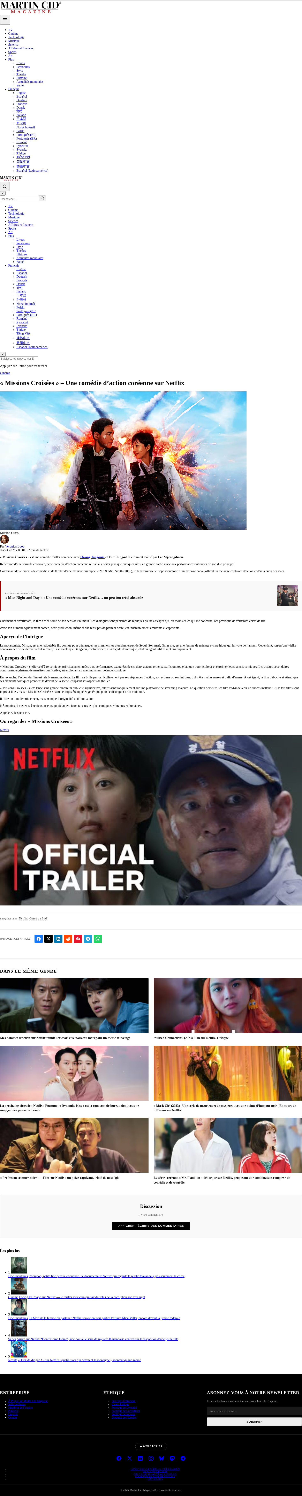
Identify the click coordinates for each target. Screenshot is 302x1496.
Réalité (12, 1360)
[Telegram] (183, 1459)
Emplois (13, 1414)
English (21, 92)
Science (13, 44)
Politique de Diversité (124, 1407)
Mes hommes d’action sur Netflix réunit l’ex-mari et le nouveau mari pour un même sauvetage (65, 1038)
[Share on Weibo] (78, 939)
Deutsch (21, 100)
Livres (20, 63)
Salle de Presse (16, 1404)
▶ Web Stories (151, 1446)
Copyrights (155, 1479)
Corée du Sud (38, 918)
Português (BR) (26, 138)
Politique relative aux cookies (155, 1474)
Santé (20, 85)
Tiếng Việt (23, 157)
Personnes (23, 67)
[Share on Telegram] (88, 939)
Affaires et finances (20, 48)
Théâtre (21, 74)
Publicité (13, 1410)
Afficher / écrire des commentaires (151, 1225)
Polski (20, 131)
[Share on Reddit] (68, 939)
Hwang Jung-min (92, 557)
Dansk (20, 107)
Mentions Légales (155, 1471)
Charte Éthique (120, 1404)
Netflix (4, 730)
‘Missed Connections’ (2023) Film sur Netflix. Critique (191, 1038)
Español (21, 96)
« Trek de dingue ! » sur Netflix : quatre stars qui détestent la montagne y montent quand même (79, 1360)
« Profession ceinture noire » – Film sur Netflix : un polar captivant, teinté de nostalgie (59, 1177)
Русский (22, 146)
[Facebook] (118, 1459)
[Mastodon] (172, 1459)
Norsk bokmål (25, 127)
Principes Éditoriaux (123, 1401)
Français (13, 89)
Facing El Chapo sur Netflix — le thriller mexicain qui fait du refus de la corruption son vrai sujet (82, 1297)
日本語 (21, 119)
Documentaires (18, 1276)
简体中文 (23, 161)
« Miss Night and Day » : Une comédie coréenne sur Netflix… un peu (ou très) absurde (74, 597)
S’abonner (254, 1421)
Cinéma (13, 33)
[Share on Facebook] (39, 939)
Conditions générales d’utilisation (155, 1469)
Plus (11, 59)
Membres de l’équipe (20, 1407)
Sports (12, 52)
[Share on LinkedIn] (58, 939)
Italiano (21, 115)
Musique (14, 41)
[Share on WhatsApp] (98, 939)
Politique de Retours (123, 1414)
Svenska (21, 149)
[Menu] (5, 20)
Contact (12, 1417)
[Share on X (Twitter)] (48, 939)
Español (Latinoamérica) (32, 170)
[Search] (4, 186)
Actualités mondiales (29, 81)
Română (21, 142)
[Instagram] (151, 1459)
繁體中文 (23, 166)
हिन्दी (19, 111)
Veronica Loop (14, 546)
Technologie (16, 37)
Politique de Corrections (126, 1410)
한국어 (21, 123)
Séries (12, 1339)
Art (10, 55)
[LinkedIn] (140, 1459)
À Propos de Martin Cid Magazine (28, 1401)
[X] (129, 1459)
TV (10, 29)
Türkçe (21, 153)
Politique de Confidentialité (155, 1476)
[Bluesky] (161, 1459)
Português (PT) (26, 134)
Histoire (21, 78)
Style (19, 70)
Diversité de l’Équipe (124, 1417)
